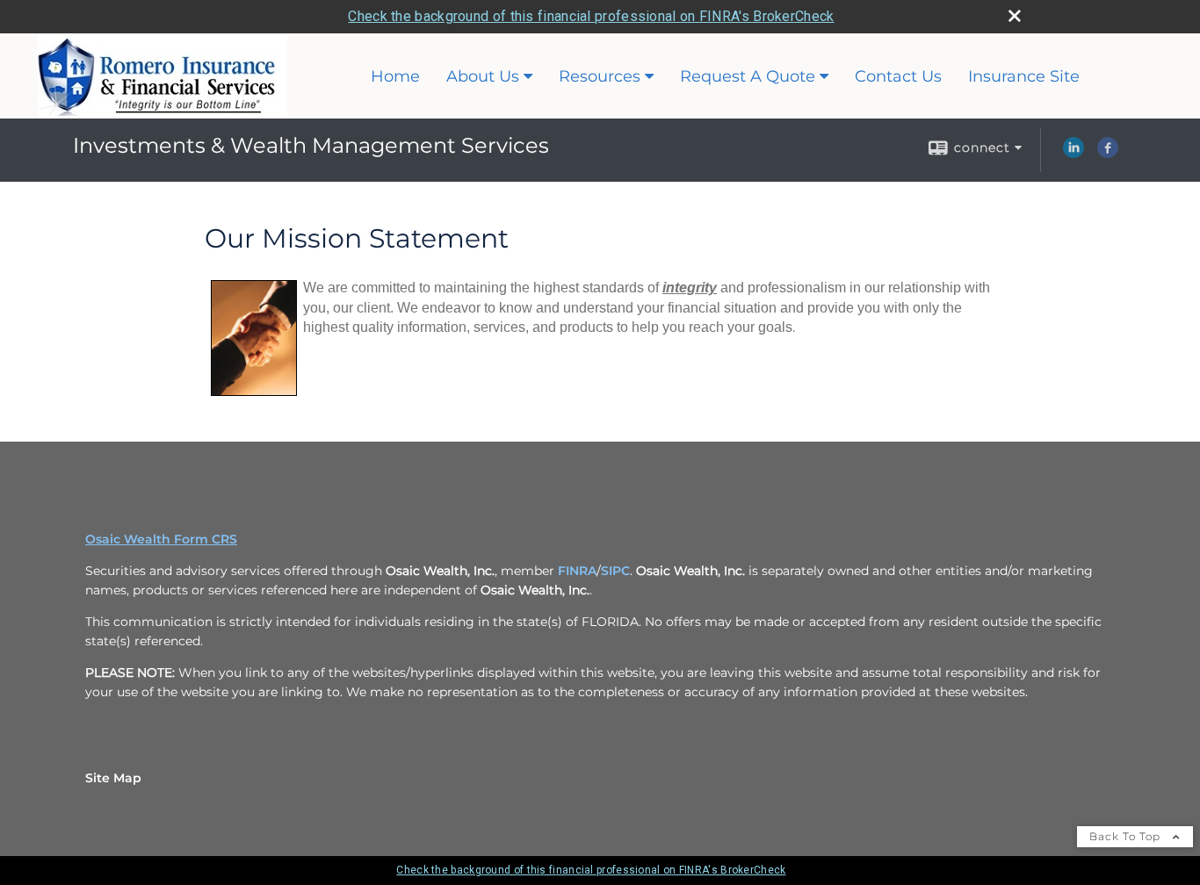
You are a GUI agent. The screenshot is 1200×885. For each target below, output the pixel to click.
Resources (599, 76)
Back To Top (1126, 836)
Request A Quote (747, 76)
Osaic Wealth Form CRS (161, 539)
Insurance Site (1024, 76)
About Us (482, 76)
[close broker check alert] (1015, 16)
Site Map (113, 778)
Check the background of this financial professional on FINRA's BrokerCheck (591, 16)
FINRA (577, 571)
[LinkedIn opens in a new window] (1073, 154)
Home (395, 76)
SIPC (615, 571)
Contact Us (898, 76)
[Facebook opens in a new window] (1107, 154)
